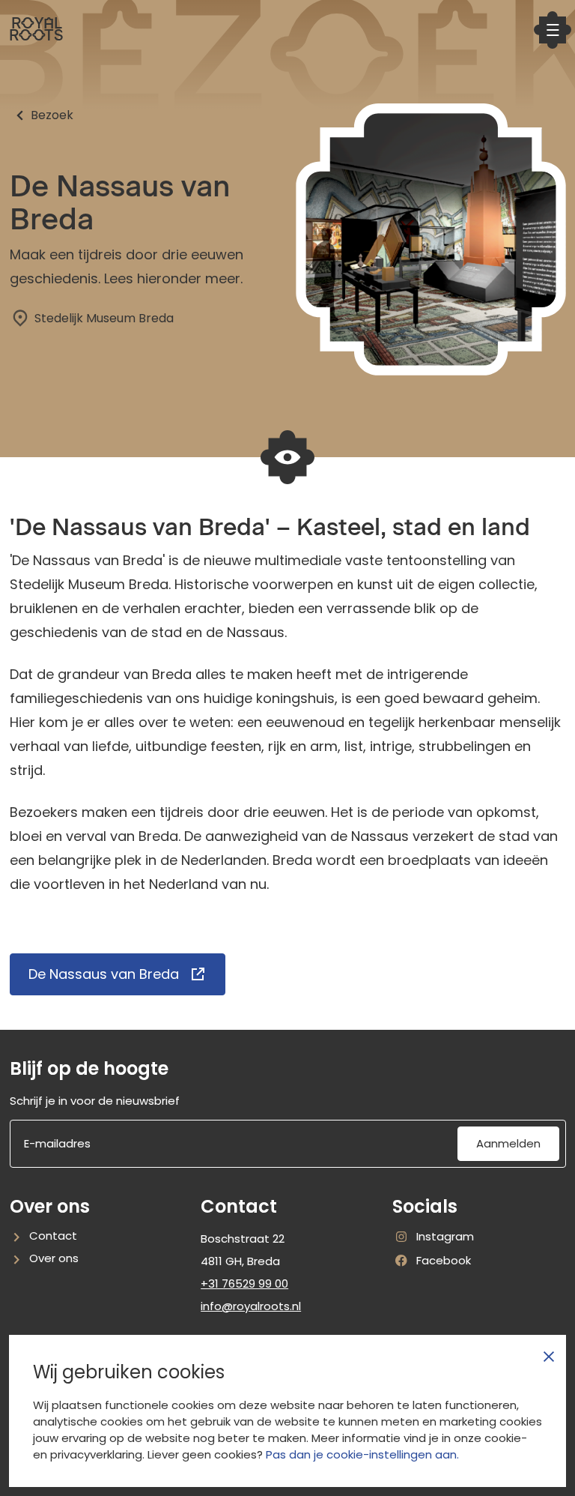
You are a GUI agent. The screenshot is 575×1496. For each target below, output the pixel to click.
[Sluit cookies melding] (549, 1356)
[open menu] (552, 30)
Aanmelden (508, 1143)
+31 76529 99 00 (244, 1283)
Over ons (54, 1258)
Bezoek (52, 115)
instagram (433, 1237)
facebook (431, 1261)
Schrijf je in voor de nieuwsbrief (95, 1101)
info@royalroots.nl (251, 1306)
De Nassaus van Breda (103, 974)
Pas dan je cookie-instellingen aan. (362, 1454)
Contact (53, 1235)
